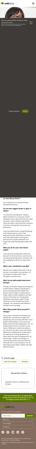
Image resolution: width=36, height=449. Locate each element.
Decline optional (14, 111)
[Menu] (33, 3)
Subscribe (30, 416)
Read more (31, 22)
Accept (25, 111)
